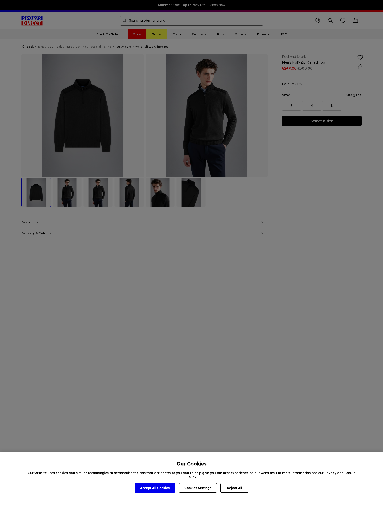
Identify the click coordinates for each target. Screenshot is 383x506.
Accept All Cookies (155, 488)
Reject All (234, 488)
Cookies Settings (197, 488)
